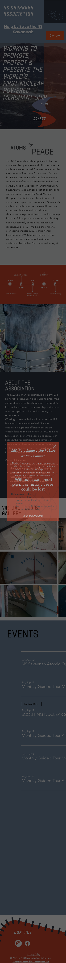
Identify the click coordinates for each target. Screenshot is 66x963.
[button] (54, 446)
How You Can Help (33, 516)
